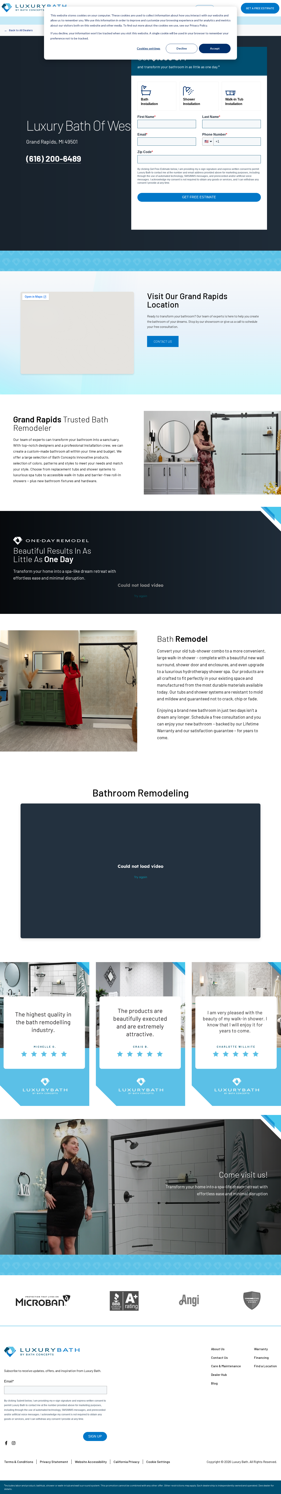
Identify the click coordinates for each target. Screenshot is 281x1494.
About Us (217, 1349)
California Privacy (126, 1462)
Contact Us (163, 341)
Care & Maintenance (226, 1366)
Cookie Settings (158, 1462)
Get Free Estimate (199, 197)
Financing (261, 1357)
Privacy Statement (54, 1462)
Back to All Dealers (18, 30)
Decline (181, 48)
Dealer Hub (219, 1374)
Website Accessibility (91, 1462)
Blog (214, 1383)
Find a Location (265, 1366)
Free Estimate (260, 8)
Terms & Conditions (18, 1462)
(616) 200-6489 (53, 158)
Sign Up (95, 1436)
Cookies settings (148, 48)
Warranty (261, 1349)
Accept (215, 48)
